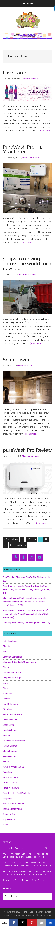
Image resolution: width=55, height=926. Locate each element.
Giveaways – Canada (12, 714)
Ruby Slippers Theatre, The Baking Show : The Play (26, 622)
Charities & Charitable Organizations (19, 662)
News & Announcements (14, 767)
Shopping (7, 798)
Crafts (6, 683)
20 (35, 539)
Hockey (6, 735)
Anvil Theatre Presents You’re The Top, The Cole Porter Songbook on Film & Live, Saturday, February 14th (26, 589)
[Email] (41, 922)
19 (30, 539)
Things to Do (9, 814)
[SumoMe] (50, 922)
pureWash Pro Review (27, 450)
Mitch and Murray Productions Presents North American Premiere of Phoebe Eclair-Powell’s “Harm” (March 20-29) (24, 602)
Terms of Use (27, 912)
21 (41, 539)
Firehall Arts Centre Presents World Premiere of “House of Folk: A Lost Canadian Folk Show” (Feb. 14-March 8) (26, 614)
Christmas (7, 667)
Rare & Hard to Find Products (16, 793)
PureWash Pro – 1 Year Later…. (22, 149)
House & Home (10, 746)
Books (6, 651)
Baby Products (10, 641)
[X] (23, 922)
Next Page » (21, 546)
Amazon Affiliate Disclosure (22, 915)
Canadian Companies (12, 656)
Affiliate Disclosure (43, 915)
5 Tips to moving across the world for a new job (27, 263)
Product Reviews (11, 788)
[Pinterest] (32, 922)
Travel (5, 824)
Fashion (6, 698)
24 (12, 545)
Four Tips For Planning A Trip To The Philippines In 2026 (26, 848)
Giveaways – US (10, 719)
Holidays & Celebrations (14, 740)
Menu (29, 3)
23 (6, 545)
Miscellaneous (10, 756)
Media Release (10, 751)
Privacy (38, 912)
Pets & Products (10, 777)
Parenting (7, 772)
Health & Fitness (10, 730)
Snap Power (16, 359)
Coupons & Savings (12, 677)
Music (6, 761)
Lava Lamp (15, 72)
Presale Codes (10, 782)
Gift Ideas (7, 709)
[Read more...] (45, 130)
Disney (6, 688)
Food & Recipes (10, 704)
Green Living (8, 725)
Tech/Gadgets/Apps (12, 809)
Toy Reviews (9, 819)
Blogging (7, 646)
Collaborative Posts (12, 672)
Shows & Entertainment (13, 803)
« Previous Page (11, 540)
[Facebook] (13, 922)
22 (47, 539)
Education (7, 693)
